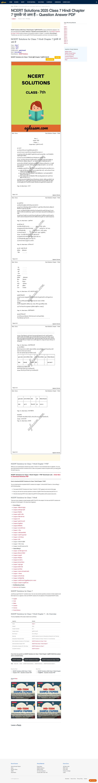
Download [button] (49, 59)
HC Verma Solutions (41, 771)
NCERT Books (40, 769)
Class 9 (65, 38)
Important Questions (69, 56)
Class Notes (39, 766)
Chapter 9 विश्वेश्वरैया (17, 525)
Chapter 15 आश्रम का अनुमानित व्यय (20, 582)
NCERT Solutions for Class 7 (38, 646)
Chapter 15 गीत (16, 539)
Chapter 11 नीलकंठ (17, 573)
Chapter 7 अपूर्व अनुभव (18, 564)
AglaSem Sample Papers (70, 53)
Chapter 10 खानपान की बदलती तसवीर (21, 571)
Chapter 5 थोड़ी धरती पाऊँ (18, 516)
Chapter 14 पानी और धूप (18, 537)
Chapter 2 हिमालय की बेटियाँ (19, 553)
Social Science (16, 610)
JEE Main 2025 (66, 766)
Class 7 (33, 623)
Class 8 (65, 37)
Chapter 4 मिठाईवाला (17, 557)
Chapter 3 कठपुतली (17, 555)
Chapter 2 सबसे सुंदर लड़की (19, 509)
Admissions (58, 2)
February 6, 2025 (21, 18)
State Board (13, 772)
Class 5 (65, 32)
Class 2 (65, 28)
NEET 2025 (65, 768)
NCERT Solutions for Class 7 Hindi (39, 641)
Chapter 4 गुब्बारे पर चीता (18, 514)
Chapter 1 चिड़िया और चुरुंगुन (19, 507)
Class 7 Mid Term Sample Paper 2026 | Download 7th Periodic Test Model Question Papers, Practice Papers (22, 695)
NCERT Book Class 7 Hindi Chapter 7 (40, 643)
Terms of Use (73, 778)
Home (10, 2)
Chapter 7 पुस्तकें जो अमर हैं (19, 521)
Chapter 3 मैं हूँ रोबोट (17, 512)
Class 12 (66, 43)
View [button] (57, 57)
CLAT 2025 (65, 769)
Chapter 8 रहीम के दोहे (18, 566)
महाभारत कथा (16, 587)
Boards (16, 2)
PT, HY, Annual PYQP (69, 54)
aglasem (3, 2)
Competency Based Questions (71, 58)
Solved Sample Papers (16, 766)
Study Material (31, 2)
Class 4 (65, 31)
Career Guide (66, 2)
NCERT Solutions (35, 648)
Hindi (14, 601)
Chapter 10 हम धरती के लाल (19, 528)
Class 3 (65, 29)
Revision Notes (14, 769)
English (15, 598)
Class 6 (65, 34)
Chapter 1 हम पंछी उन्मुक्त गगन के (20, 551)
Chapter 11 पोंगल (17, 530)
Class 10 (66, 40)
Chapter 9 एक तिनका (17, 569)
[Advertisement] (36, 25)
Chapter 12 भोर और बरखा (18, 576)
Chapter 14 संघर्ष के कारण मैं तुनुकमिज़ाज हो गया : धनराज (24, 580)
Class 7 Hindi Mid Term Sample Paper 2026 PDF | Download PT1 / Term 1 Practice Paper (48, 696)
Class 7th (16, 663)
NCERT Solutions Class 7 (49, 663)
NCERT (22, 2)
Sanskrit (15, 605)
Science (15, 608)
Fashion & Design (66, 771)
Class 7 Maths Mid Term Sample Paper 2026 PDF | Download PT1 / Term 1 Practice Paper (22, 715)
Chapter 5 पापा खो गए (17, 560)
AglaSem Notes (68, 51)
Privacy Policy (80, 778)
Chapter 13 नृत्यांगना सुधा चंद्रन (19, 535)
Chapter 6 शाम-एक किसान (18, 562)
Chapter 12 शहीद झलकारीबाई (19, 532)
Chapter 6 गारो (16, 519)
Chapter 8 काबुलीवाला (18, 523)
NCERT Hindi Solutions (28, 663)
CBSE (12, 771)
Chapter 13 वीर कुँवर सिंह (18, 578)
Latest (64, 772)
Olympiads (49, 2)
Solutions (41, 2)
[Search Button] (96, 2)
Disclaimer (67, 778)
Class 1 (65, 26)
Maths (14, 603)
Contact (85, 778)
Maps (66, 59)
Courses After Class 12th (42, 772)
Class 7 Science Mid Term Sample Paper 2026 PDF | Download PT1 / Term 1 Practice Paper (48, 715)
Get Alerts (93, 780)
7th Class (15, 6)
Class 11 (66, 41)
